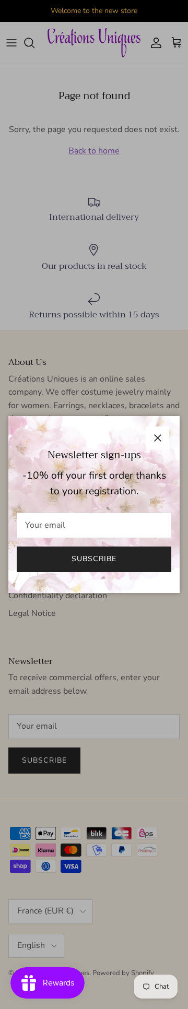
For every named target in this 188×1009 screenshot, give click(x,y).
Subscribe (94, 559)
